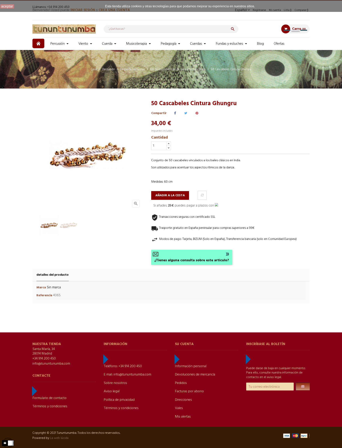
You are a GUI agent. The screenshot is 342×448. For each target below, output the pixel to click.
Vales (179, 408)
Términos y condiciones (49, 406)
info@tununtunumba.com (51, 364)
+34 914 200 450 (44, 358)
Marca (41, 287)
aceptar (7, 6)
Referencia (44, 295)
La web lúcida (59, 438)
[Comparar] (202, 195)
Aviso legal (112, 391)
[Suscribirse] (303, 386)
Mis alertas (183, 417)
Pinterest (197, 113)
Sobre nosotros (115, 383)
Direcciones (183, 400)
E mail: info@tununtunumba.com (127, 374)
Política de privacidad (119, 400)
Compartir (175, 113)
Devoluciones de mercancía (195, 374)
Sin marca (54, 287)
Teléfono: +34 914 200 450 (123, 366)
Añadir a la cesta (170, 195)
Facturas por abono (189, 391)
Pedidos (181, 383)
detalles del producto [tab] (52, 274)
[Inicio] (38, 43)
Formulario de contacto (49, 398)
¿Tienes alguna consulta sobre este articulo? (191, 260)
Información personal (190, 366)
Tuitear (185, 113)
